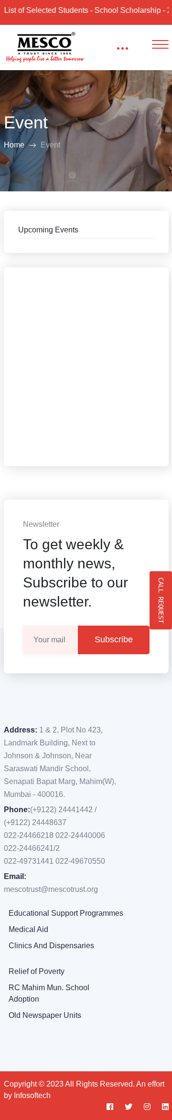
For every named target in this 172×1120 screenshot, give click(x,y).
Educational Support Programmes (66, 913)
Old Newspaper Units (45, 1015)
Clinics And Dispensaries (51, 946)
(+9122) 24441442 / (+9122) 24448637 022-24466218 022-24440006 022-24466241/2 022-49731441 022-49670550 (54, 835)
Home (14, 145)
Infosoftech (32, 1095)
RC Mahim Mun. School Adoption (49, 993)
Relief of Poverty (36, 971)
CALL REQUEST (161, 600)
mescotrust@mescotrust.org (51, 889)
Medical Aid (28, 929)
